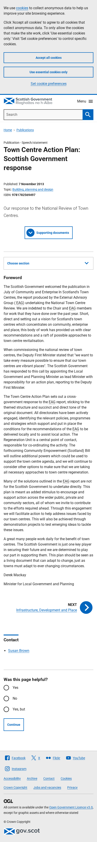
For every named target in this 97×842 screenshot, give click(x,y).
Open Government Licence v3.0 (71, 807)
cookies (22, 8)
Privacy (72, 787)
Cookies (66, 778)
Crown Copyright (15, 787)
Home (8, 130)
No (15, 698)
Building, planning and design (32, 189)
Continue (13, 724)
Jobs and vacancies (47, 787)
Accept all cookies (49, 57)
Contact (49, 778)
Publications (25, 130)
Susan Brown (18, 651)
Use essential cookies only (48, 72)
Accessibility (12, 778)
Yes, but (19, 709)
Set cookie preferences (49, 84)
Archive (32, 778)
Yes (15, 687)
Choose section (18, 263)
